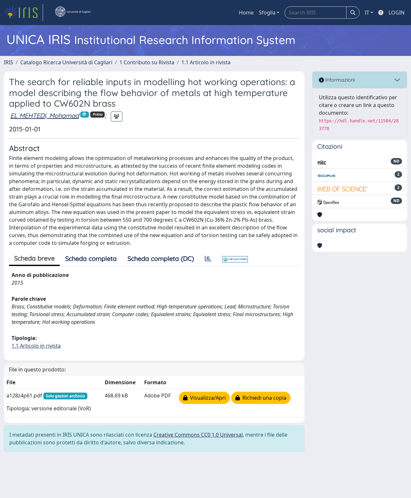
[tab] (208, 258)
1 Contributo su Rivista (146, 62)
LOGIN (397, 12)
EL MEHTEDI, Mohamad (44, 115)
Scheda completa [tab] (91, 258)
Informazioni (339, 79)
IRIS (8, 62)
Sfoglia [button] (267, 12)
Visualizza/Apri (207, 397)
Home (246, 12)
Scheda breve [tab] (34, 258)
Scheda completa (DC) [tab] (160, 258)
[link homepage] (23, 12)
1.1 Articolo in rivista (206, 62)
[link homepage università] (72, 12)
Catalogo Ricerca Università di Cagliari (66, 62)
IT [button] (367, 12)
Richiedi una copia (263, 397)
